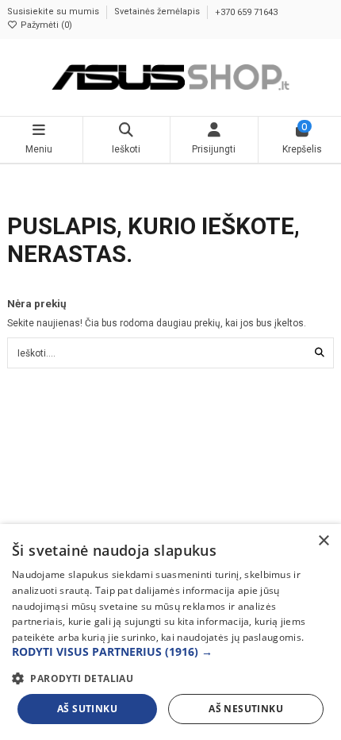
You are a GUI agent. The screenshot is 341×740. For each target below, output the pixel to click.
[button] (170, 652)
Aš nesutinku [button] (246, 708)
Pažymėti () (45, 25)
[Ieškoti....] (319, 352)
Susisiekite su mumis (54, 12)
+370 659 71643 (246, 12)
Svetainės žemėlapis (158, 12)
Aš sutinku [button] (87, 708)
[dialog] (170, 632)
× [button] (323, 541)
